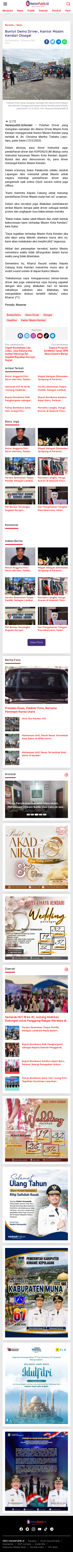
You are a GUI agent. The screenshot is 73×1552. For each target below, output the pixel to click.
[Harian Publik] (37, 3)
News (7, 43)
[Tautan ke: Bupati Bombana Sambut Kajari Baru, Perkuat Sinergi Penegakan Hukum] (12, 1066)
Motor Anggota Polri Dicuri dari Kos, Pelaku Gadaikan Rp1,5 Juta (17, 378)
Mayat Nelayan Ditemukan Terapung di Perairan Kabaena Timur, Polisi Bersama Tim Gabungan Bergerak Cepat (53, 378)
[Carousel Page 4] (40, 814)
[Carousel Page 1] (28, 814)
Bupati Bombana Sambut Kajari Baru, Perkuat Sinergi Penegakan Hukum (52, 399)
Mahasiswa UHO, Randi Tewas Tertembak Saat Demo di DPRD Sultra (45, 737)
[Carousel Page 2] (32, 814)
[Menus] (5, 4)
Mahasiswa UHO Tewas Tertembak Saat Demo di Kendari (44, 754)
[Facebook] (20, 335)
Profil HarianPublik (50, 1541)
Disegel (48, 315)
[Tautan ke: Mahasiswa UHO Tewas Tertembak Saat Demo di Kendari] (12, 757)
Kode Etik (40, 1544)
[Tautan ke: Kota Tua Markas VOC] (12, 723)
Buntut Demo (14, 315)
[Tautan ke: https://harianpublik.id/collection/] (66, 969)
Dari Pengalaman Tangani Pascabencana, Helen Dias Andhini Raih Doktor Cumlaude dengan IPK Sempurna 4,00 (52, 508)
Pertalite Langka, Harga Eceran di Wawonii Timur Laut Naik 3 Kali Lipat (51, 409)
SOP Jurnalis (24, 1544)
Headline (12, 320)
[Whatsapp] (64, 41)
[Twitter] (27, 335)
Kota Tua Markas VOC (34, 718)
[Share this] (46, 41)
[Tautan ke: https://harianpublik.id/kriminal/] (66, 775)
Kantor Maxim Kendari (33, 320)
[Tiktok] (46, 335)
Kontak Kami (37, 1547)
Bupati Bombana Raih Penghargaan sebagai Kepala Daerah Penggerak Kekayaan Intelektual (20, 399)
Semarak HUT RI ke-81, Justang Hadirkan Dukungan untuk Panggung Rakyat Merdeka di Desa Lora (17, 388)
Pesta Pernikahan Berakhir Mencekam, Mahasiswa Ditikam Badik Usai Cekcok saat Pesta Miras (36, 805)
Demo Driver (32, 315)
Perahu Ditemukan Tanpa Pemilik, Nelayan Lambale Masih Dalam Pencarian (52, 388)
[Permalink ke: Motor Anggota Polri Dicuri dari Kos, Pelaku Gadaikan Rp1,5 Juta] (20, 436)
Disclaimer (8, 1544)
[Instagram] (33, 335)
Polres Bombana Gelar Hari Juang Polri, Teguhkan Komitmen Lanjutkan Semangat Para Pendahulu (20, 409)
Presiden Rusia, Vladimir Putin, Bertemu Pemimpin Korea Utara (31, 709)
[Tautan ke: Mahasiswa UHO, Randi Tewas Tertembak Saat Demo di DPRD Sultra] (12, 740)
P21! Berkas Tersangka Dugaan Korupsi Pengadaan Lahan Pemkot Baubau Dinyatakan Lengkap (20, 508)
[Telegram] (52, 335)
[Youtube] (40, 335)
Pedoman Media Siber (14, 1547)
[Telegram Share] (58, 41)
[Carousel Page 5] (44, 814)
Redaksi (32, 1541)
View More (36, 642)
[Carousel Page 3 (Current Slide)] (36, 814)
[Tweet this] (52, 41)
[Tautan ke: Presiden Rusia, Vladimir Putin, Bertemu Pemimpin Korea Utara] (36, 685)
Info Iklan (53, 1547)
